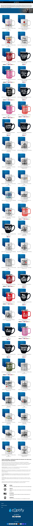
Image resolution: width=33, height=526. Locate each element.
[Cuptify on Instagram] (18, 516)
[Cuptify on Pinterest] (16, 516)
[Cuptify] (16, 2)
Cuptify (17, 521)
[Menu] (0, 2)
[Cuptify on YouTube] (15, 516)
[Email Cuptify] (20, 516)
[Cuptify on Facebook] (13, 516)
